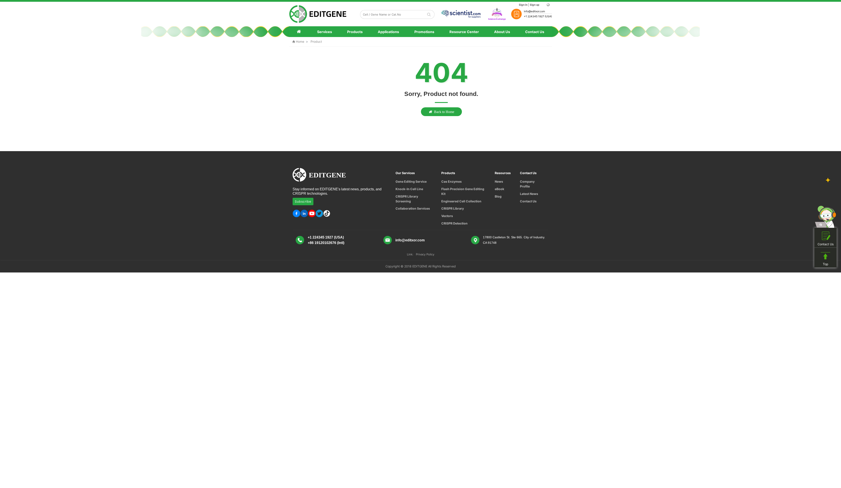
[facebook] (296, 213)
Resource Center (464, 32)
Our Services (405, 173)
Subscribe (303, 201)
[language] (548, 5)
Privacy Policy (425, 254)
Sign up (534, 4)
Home (298, 41)
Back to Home (444, 111)
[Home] (299, 31)
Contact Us (534, 32)
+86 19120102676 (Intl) (326, 243)
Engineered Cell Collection (461, 201)
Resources (503, 173)
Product (316, 41)
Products (355, 32)
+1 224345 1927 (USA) (326, 237)
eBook (499, 189)
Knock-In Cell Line (409, 189)
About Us (502, 32)
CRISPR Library (452, 208)
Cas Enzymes (451, 181)
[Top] (825, 256)
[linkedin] (304, 213)
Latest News (529, 194)
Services (324, 32)
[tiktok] (327, 213)
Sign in (523, 4)
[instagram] (312, 213)
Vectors (447, 216)
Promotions (424, 32)
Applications (388, 32)
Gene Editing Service (411, 181)
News (499, 181)
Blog (498, 196)
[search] (429, 14)
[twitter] (319, 213)
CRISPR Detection (454, 223)
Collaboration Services (413, 208)
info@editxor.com (410, 240)
